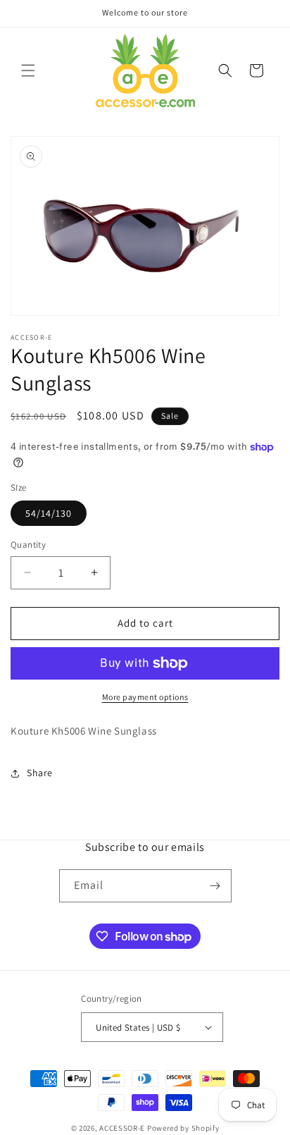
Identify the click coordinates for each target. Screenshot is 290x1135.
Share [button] (40, 772)
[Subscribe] (215, 885)
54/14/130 (48, 513)
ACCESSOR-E (122, 1128)
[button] (28, 70)
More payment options (145, 697)
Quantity (28, 545)
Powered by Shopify (183, 1128)
